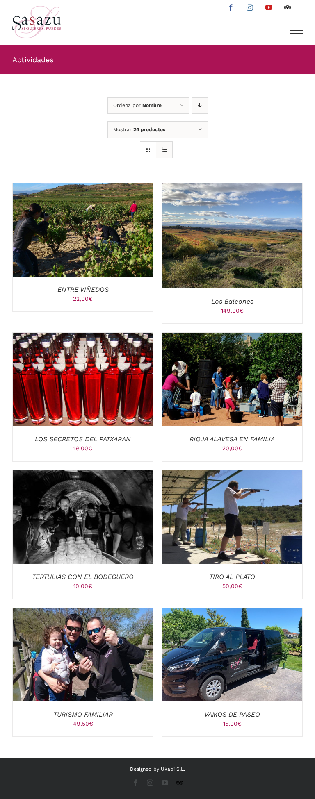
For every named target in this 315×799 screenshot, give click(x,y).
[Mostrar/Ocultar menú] (296, 30)
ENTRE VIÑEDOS (83, 289)
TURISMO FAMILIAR (83, 714)
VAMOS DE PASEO (232, 714)
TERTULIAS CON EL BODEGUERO (83, 577)
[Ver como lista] (164, 150)
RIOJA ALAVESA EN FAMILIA (232, 439)
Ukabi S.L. (173, 769)
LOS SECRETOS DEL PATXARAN (83, 439)
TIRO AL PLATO (232, 577)
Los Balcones (232, 301)
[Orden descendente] (200, 105)
